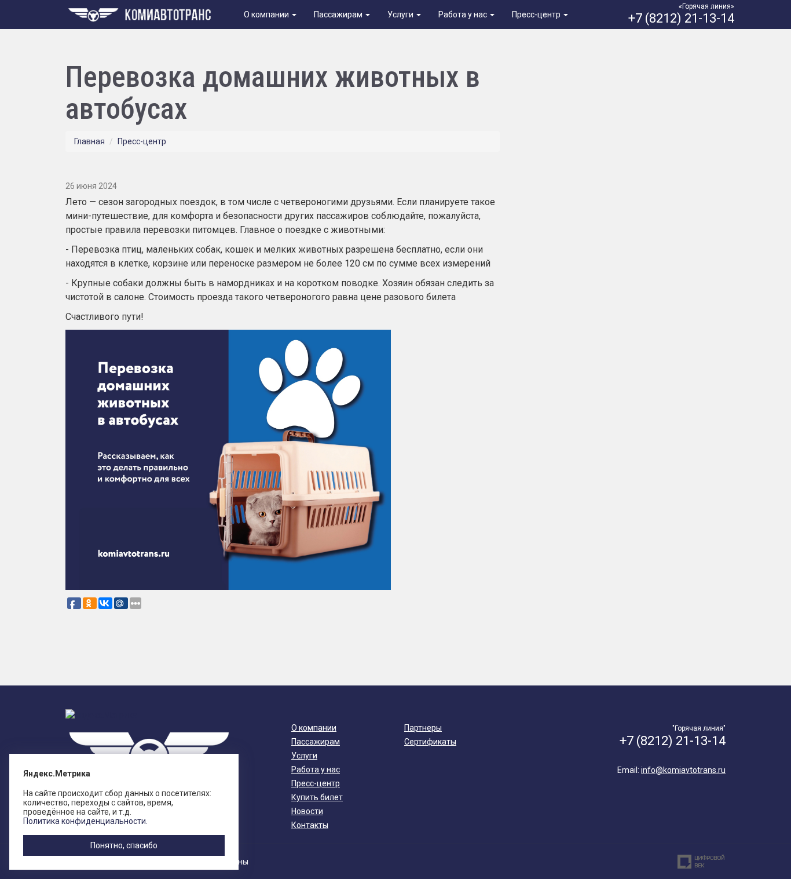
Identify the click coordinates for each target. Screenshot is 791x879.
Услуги (401, 14)
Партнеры (423, 727)
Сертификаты (430, 741)
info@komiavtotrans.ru (683, 770)
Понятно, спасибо (124, 845)
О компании (267, 14)
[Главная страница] (141, 13)
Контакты (309, 825)
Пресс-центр (537, 14)
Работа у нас (463, 14)
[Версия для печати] (496, 166)
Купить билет (317, 797)
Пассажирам (339, 14)
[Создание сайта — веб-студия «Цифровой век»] (701, 862)
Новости (307, 811)
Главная (89, 141)
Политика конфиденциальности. (85, 821)
